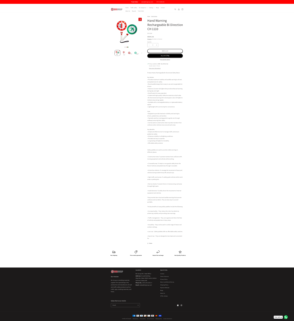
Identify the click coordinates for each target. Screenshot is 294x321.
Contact (162, 273)
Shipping (149, 39)
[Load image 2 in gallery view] (124, 53)
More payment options (165, 59)
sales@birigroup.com (147, 2)
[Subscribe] (138, 305)
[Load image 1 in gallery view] (117, 53)
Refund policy (135, 318)
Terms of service (150, 318)
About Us (162, 293)
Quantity (149, 42)
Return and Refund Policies (167, 282)
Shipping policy (158, 318)
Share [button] (150, 243)
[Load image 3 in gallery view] (130, 53)
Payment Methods (164, 287)
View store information (155, 68)
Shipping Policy (164, 285)
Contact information (167, 318)
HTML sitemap (164, 296)
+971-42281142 (160, 2)
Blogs (161, 290)
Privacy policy (143, 318)
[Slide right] (141, 53)
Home (148, 16)
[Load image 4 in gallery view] (136, 53)
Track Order (134, 2)
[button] (143, 7)
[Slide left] (112, 53)
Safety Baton (154, 16)
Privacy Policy (164, 279)
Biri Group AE (128, 318)
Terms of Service (164, 276)
